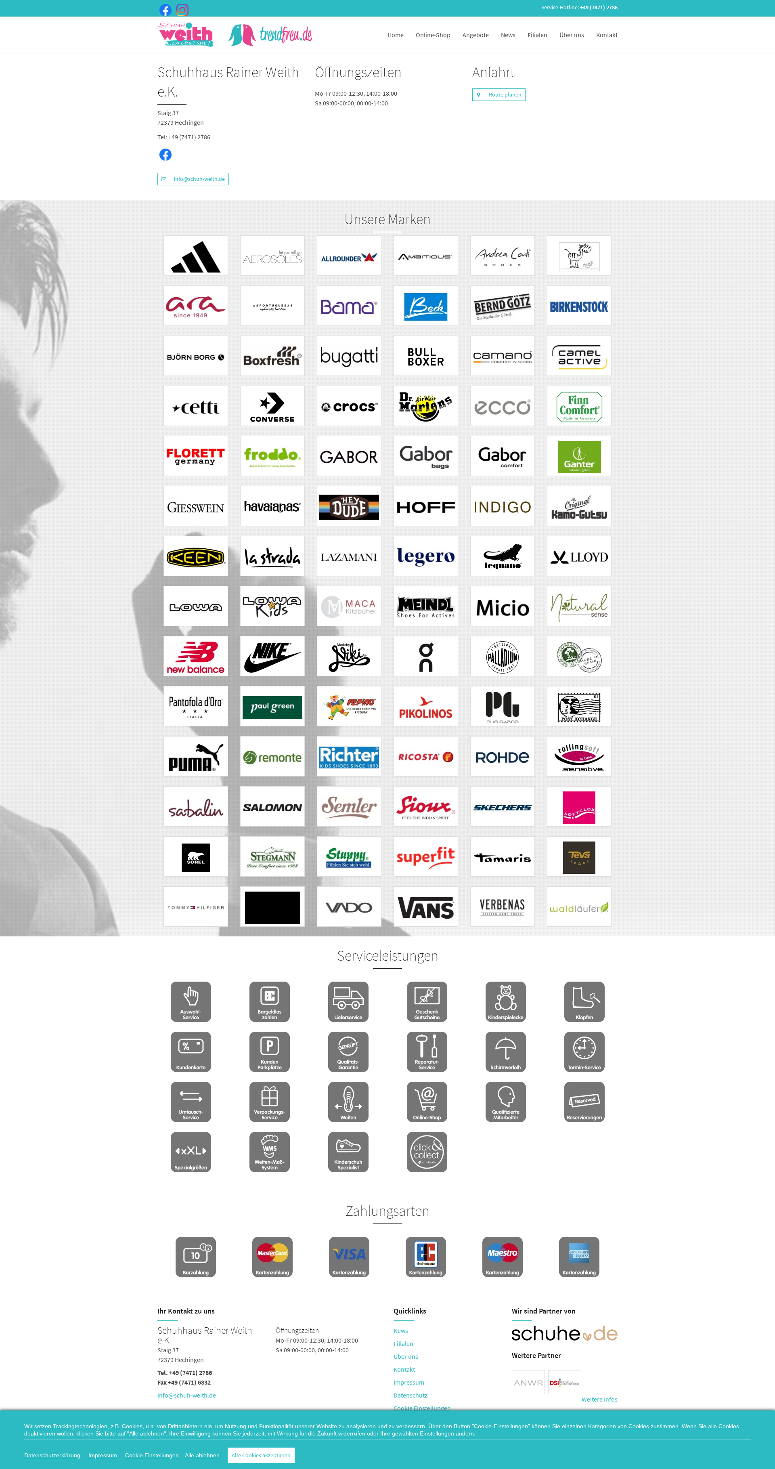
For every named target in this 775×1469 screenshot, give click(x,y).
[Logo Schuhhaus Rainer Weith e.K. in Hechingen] (236, 35)
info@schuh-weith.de (199, 179)
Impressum (409, 1382)
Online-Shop (433, 35)
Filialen (537, 35)
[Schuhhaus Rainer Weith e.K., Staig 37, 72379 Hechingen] (269, 1364)
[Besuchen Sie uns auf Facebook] (163, 9)
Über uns (571, 35)
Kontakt (607, 35)
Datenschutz (410, 1395)
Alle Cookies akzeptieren (261, 1455)
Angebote (476, 35)
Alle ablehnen (202, 1455)
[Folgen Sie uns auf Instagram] (180, 9)
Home (396, 35)
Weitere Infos (600, 1399)
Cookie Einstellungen (422, 1408)
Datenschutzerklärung (52, 1455)
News (508, 35)
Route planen (505, 94)
